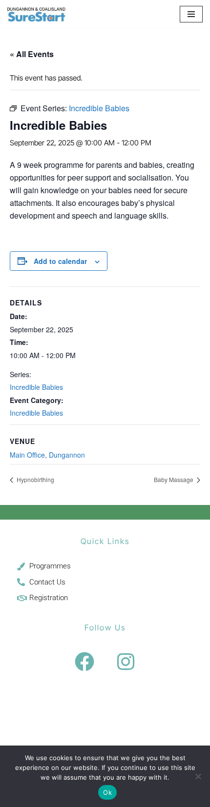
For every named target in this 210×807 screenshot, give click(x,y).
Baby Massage (174, 479)
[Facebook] (84, 661)
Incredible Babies (36, 387)
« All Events (32, 54)
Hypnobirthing (34, 479)
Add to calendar (60, 261)
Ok (107, 792)
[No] (198, 776)
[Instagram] (126, 661)
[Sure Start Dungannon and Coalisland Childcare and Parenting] (36, 14)
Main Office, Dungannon (47, 455)
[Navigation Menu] (191, 14)
